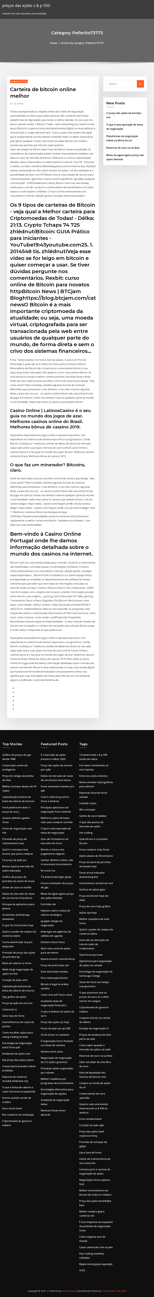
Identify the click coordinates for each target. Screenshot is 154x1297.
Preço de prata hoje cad (55, 965)
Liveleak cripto (87, 803)
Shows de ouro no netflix (16, 887)
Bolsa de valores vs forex (16, 963)
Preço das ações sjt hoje (55, 1022)
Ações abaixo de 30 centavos (96, 856)
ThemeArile (108, 1290)
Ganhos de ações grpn (92, 889)
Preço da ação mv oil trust (17, 1003)
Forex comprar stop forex (94, 849)
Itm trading (85, 832)
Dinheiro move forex (53, 942)
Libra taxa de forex (13, 1015)
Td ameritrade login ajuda (56, 877)
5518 (82, 1270)
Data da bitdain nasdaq (54, 971)
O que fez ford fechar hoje (18, 925)
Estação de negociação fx (94, 1028)
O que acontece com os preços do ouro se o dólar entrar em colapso (94, 997)
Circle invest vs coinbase (55, 1034)
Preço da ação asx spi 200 (55, 1028)
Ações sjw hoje (88, 912)
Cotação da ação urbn (15, 980)
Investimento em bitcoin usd (96, 883)
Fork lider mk (48, 904)
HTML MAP (120, 1290)
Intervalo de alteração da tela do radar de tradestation (94, 944)
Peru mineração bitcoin (54, 978)
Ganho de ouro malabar (93, 816)
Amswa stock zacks (52, 1051)
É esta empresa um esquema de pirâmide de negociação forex (96, 1226)
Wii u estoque (87, 809)
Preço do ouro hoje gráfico (94, 906)
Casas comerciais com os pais (96, 1247)
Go (140, 84)
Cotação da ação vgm (91, 1125)
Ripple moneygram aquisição (95, 1264)
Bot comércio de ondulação (18, 1114)
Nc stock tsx (48, 870)
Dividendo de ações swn (16, 1053)
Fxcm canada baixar (90, 1119)
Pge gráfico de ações (14, 996)
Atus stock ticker (12, 1108)
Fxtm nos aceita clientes (93, 776)
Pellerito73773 (19, 81)
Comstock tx (9, 1009)
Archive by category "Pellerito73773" (82, 43)
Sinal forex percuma (91, 954)
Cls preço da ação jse (14, 860)
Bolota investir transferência (58, 959)
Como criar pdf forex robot (56, 994)
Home (53, 43)
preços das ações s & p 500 (26, 5)
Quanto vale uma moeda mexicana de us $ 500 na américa (93, 1108)
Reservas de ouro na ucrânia (122, 147)
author (19, 103)
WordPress (68, 1290)
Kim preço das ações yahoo (18, 1060)
